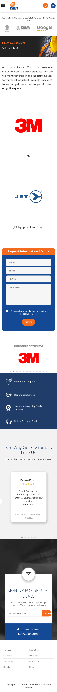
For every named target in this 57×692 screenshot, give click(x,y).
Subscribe (46, 613)
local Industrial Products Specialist (31, 79)
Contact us (34, 661)
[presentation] (7, 356)
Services (7, 650)
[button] (10, 371)
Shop (31, 667)
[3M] (28, 125)
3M (28, 156)
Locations (7, 655)
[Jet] (28, 196)
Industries (33, 655)
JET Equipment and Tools (29, 227)
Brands (6, 667)
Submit (28, 322)
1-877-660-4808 (28, 634)
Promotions (34, 650)
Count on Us (9, 661)
